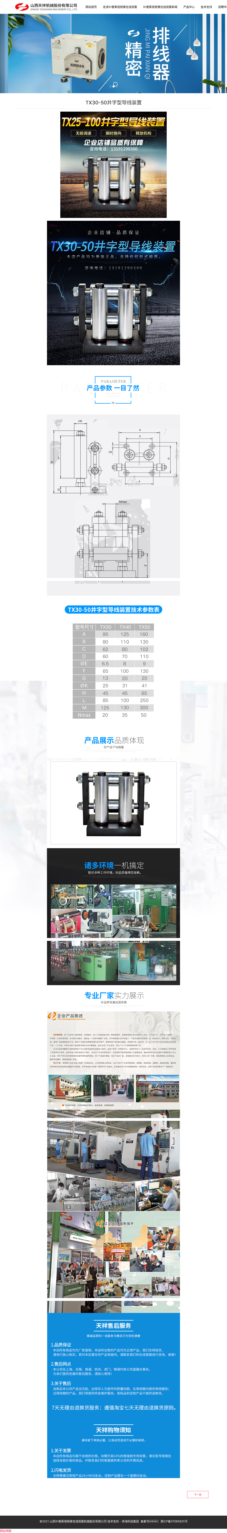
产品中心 (189, 7)
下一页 (197, 1494)
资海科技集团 (130, 1521)
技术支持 (206, 7)
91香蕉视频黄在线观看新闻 (160, 7)
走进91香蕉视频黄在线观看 (120, 7)
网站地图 (5, 1531)
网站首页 (91, 7)
